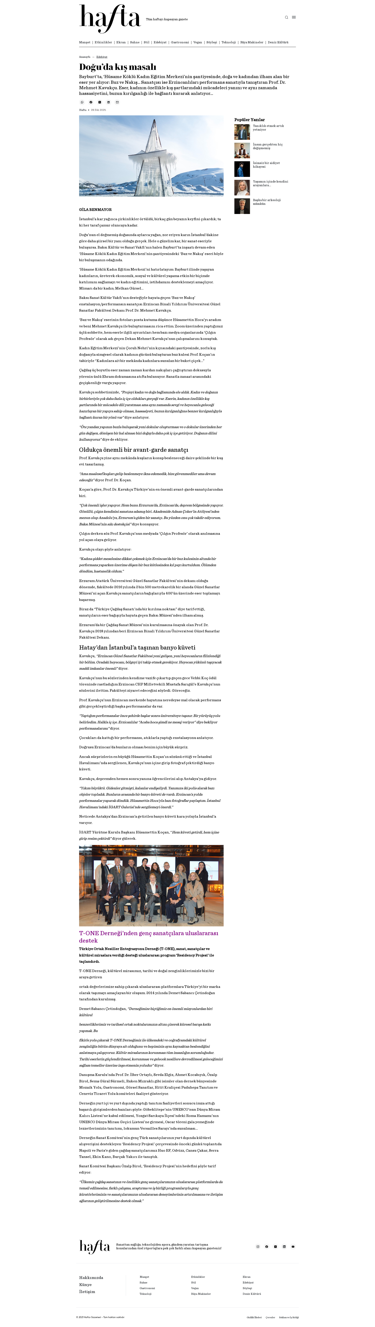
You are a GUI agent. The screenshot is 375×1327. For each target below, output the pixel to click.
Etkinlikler (103, 42)
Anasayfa (84, 57)
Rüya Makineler (251, 42)
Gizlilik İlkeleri (254, 1317)
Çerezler (270, 1317)
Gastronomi (180, 42)
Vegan (197, 42)
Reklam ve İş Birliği (289, 1317)
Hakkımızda (91, 1277)
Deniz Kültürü (278, 42)
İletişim (87, 1292)
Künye (85, 1284)
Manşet (84, 42)
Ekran (121, 42)
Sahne (134, 42)
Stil (146, 42)
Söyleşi (211, 42)
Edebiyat (160, 42)
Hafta (82, 110)
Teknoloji (228, 42)
